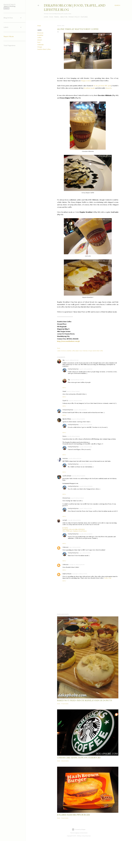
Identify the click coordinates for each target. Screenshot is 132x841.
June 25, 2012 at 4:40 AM (77, 379)
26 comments (65, 761)
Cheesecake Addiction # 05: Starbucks (78, 757)
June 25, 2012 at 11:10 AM (85, 464)
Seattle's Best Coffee (44, 49)
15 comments (64, 818)
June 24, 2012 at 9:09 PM (78, 419)
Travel (56, 17)
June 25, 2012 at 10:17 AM (74, 458)
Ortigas (39, 47)
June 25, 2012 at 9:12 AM (85, 446)
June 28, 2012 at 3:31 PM (74, 520)
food (38, 42)
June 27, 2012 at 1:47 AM (85, 508)
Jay (63, 360)
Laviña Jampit (66, 476)
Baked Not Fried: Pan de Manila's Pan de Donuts (84, 700)
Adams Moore (66, 574)
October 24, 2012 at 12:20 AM (76, 564)
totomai (65, 458)
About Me (63, 17)
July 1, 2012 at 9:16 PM (85, 553)
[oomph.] (65, 528)
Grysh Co (65, 400)
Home (46, 17)
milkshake (40, 44)
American (40, 33)
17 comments (64, 703)
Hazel (64, 391)
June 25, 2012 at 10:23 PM (78, 476)
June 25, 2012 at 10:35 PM (85, 486)
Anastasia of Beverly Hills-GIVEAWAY (73, 529)
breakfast (40, 35)
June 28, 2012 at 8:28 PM (85, 534)
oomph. (64, 520)
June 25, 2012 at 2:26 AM (85, 424)
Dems (64, 436)
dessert (39, 40)
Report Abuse (9, 36)
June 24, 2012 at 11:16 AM (73, 391)
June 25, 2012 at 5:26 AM (73, 436)
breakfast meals (89, 88)
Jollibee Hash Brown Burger (73, 814)
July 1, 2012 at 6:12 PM (74, 547)
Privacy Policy (74, 17)
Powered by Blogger (80, 829)
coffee (39, 37)
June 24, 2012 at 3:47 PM (75, 400)
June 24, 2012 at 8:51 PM (80, 409)
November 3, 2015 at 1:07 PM (79, 573)
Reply (64, 387)
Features (84, 17)
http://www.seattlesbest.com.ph (68, 341)
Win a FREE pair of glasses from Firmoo (74, 531)
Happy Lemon (86, 81)
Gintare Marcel (83, 833)
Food (51, 17)
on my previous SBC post (102, 85)
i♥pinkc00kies (66, 419)
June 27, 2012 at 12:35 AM (77, 498)
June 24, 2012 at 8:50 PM (85, 369)
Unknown (65, 547)
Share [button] (39, 26)
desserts (109, 88)
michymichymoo (73, 369)
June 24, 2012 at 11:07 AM (71, 360)
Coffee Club (107, 578)
